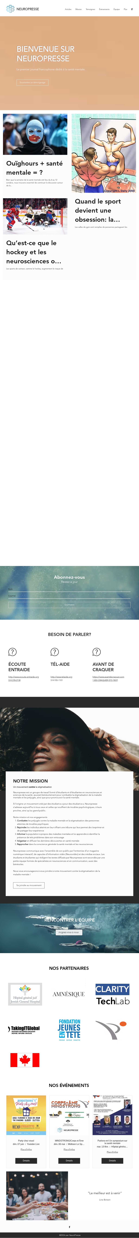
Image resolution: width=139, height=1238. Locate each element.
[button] (37, 1195)
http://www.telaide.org (61, 677)
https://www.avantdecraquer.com (108, 677)
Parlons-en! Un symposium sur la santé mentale (112, 1142)
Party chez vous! (26, 1141)
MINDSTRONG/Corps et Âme (69, 1141)
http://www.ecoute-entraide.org (23, 677)
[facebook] (132, 9)
